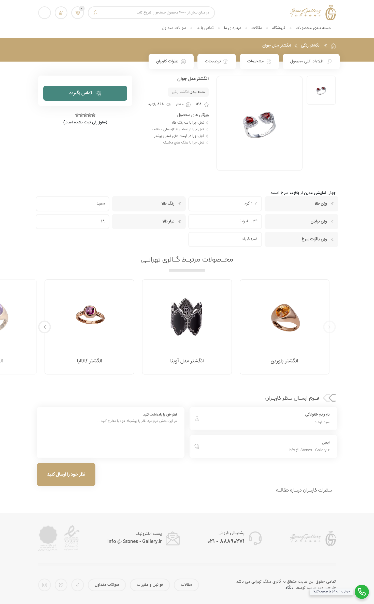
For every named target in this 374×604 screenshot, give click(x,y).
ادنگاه (290, 588)
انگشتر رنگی (311, 46)
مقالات (256, 28)
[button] (44, 327)
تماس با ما (205, 28)
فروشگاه (278, 28)
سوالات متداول (174, 28)
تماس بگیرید (80, 93)
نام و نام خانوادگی (317, 415)
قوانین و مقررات (150, 585)
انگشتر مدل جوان (276, 46)
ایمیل (325, 442)
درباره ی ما (232, 28)
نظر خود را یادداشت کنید (160, 415)
